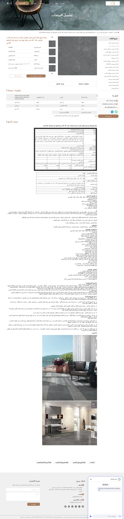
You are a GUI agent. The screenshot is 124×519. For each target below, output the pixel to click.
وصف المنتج (60, 84)
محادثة (21, 3)
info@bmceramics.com (109, 104)
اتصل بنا (33, 3)
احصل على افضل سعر (36, 76)
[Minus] (91, 479)
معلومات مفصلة (84, 84)
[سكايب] (112, 111)
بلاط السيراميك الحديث (62, 462)
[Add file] (120, 516)
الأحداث (42, 3)
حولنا (56, 3)
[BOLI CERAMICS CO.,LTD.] (113, 3)
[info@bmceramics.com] (65, 507)
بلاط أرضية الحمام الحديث (44, 462)
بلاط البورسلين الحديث (79, 462)
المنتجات (50, 3)
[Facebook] (76, 507)
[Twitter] (79, 507)
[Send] (90, 516)
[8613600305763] (69, 507)
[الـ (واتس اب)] (116, 111)
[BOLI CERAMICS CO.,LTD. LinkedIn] (72, 507)
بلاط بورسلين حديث (102, 32)
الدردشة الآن (108, 116)
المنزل (62, 3)
